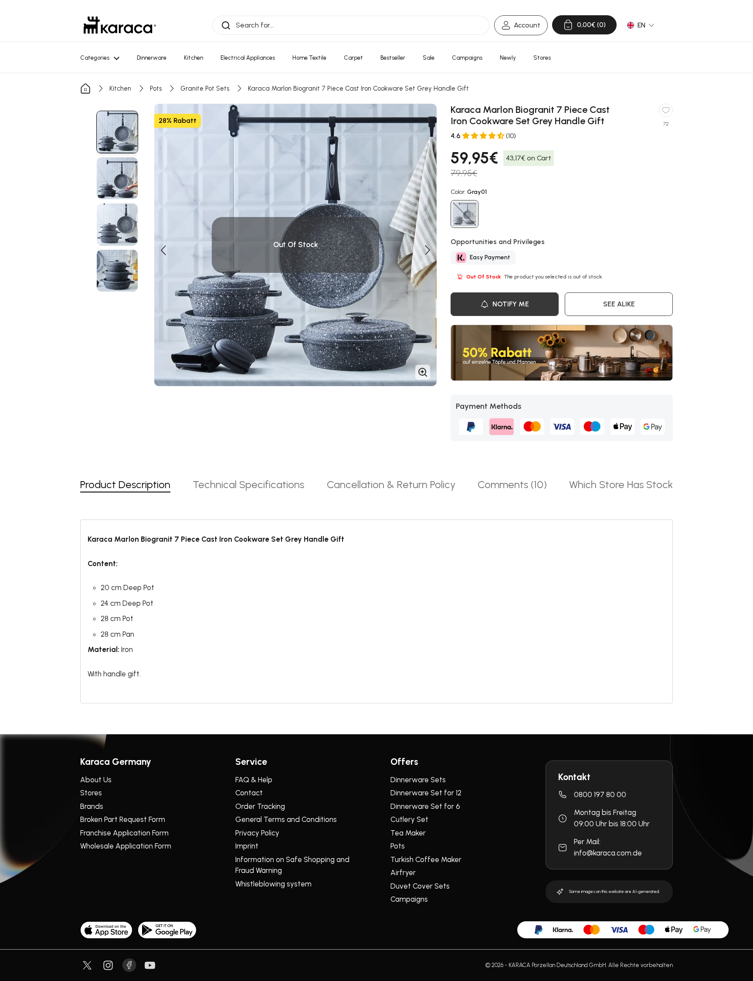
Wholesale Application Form (125, 846)
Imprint (246, 846)
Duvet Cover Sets (420, 886)
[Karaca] (119, 25)
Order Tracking (260, 806)
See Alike (619, 304)
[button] (163, 250)
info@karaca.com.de (608, 853)
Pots (156, 88)
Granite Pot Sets (204, 88)
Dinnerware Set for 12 (425, 792)
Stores (91, 792)
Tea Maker (408, 832)
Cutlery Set (409, 819)
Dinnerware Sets (418, 779)
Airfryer (403, 872)
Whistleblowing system (273, 883)
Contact (249, 792)
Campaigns (409, 899)
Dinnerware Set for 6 (425, 806)
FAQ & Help (253, 779)
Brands (91, 806)
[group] (117, 132)
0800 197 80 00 (600, 794)
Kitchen (120, 88)
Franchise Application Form (124, 832)
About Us (96, 779)
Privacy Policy (257, 832)
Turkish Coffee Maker (425, 859)
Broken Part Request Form (122, 819)
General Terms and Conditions (286, 819)
